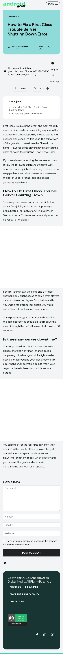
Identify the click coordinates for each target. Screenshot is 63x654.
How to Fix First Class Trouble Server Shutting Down (28, 108)
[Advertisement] (31, 257)
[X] (52, 635)
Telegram (54, 69)
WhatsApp (54, 81)
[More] (47, 89)
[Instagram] (45, 635)
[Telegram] (53, 63)
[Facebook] (37, 635)
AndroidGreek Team (21, 48)
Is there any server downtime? (27, 113)
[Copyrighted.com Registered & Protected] (17, 625)
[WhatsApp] (53, 75)
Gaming (13, 16)
